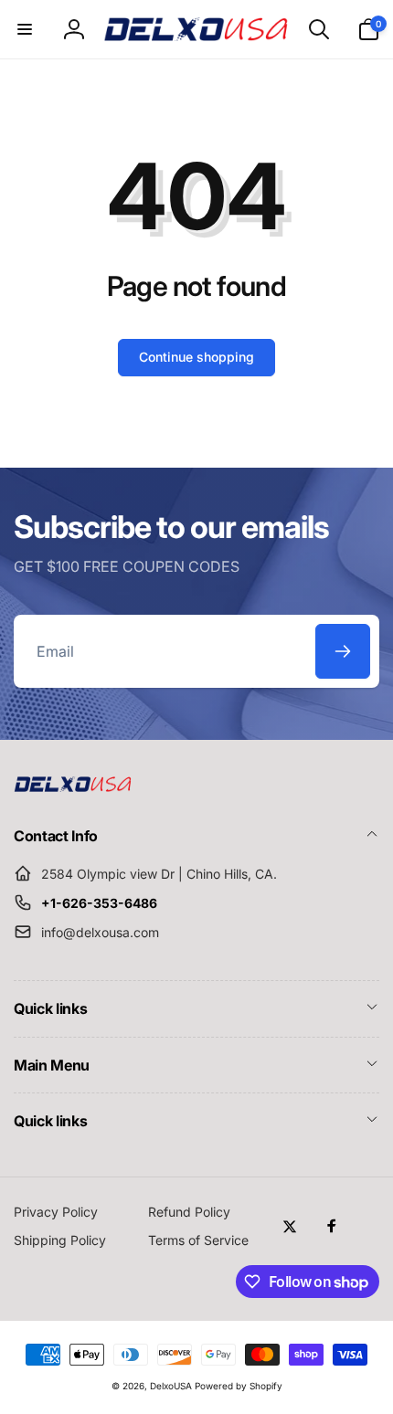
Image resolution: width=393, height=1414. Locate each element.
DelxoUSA (171, 1385)
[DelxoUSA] (73, 786)
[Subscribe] (342, 651)
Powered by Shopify (238, 1385)
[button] (25, 29)
